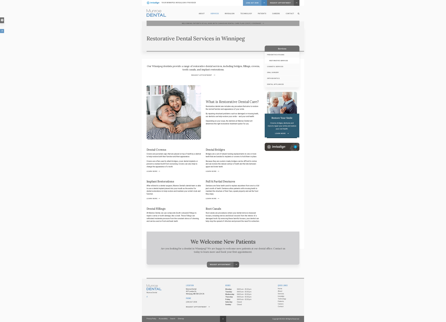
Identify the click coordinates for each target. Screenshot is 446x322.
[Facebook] (147, 297)
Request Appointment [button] (280, 3)
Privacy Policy (151, 319)
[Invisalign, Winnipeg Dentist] (282, 147)
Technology (246, 13)
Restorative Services (278, 60)
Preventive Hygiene (275, 55)
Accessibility (163, 319)
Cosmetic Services (275, 66)
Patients (262, 13)
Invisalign (229, 13)
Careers (276, 13)
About (202, 13)
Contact (290, 13)
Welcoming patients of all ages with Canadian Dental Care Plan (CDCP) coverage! (221, 23)
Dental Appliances (275, 84)
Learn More (152, 171)
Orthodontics (273, 78)
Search (172, 319)
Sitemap (181, 319)
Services (215, 13)
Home (280, 289)
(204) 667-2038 (252, 3)
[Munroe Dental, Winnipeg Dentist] (154, 288)
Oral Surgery (273, 72)
